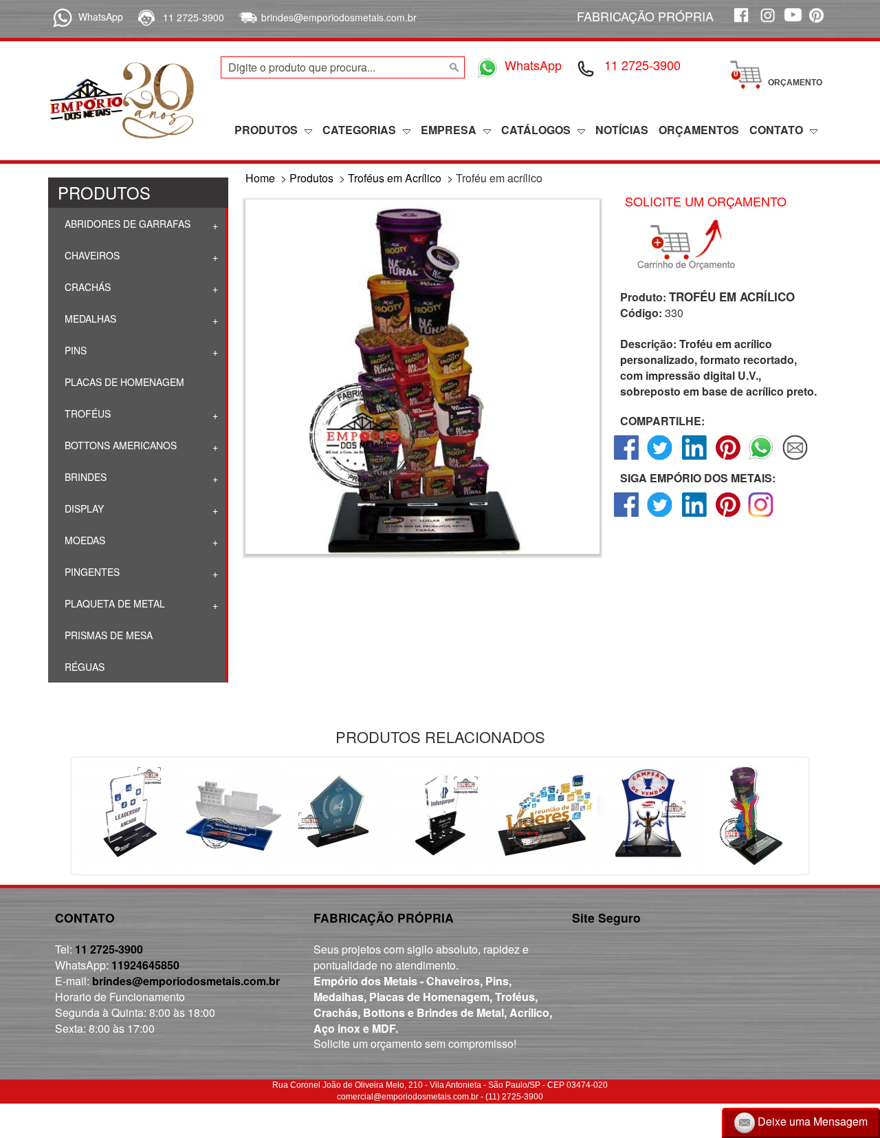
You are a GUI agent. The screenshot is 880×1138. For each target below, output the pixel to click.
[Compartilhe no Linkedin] (694, 459)
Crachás (86, 287)
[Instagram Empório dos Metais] (767, 22)
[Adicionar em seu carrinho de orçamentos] (692, 244)
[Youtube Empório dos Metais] (793, 22)
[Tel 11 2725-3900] (586, 67)
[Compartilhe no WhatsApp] (761, 459)
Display (83, 508)
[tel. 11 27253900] (145, 17)
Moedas (83, 540)
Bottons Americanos (119, 445)
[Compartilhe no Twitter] (660, 459)
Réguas (83, 667)
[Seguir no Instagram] (761, 516)
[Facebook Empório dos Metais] (740, 22)
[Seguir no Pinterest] (728, 516)
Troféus (86, 413)
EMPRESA (448, 130)
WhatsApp (100, 16)
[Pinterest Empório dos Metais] (819, 22)
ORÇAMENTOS (699, 130)
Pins (74, 350)
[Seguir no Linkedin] (694, 516)
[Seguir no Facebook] (627, 516)
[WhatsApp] (60, 16)
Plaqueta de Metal (113, 603)
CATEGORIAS (359, 130)
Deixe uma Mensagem (811, 1121)
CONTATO (776, 130)
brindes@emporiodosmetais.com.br (339, 17)
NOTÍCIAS (621, 130)
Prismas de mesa (107, 635)
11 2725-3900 (193, 17)
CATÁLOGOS (536, 130)
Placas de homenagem (123, 382)
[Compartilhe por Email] (795, 459)
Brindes (84, 477)
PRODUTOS (266, 130)
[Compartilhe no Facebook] (627, 459)
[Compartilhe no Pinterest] (728, 459)
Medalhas (89, 318)
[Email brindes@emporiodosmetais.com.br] (246, 17)
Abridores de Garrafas (126, 223)
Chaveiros (91, 255)
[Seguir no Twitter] (660, 516)
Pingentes (91, 572)
